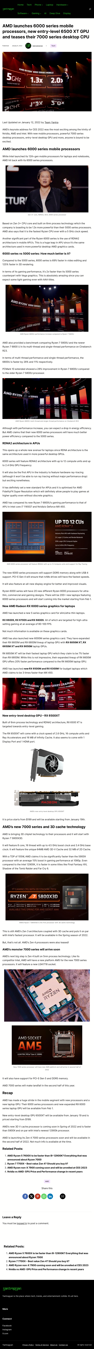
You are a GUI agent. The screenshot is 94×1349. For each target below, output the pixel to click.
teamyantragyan (38, 46)
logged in (22, 1223)
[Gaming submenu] (40, 13)
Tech (53, 46)
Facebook (7, 1325)
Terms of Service (42, 1345)
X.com (5, 1333)
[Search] (88, 9)
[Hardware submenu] (67, 5)
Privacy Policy (28, 1345)
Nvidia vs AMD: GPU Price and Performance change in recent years (45, 1171)
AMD (47, 1181)
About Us (53, 1345)
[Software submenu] (28, 13)
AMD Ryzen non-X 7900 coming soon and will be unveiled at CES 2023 (47, 1167)
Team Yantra (51, 122)
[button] (25, 1196)
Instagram (7, 1329)
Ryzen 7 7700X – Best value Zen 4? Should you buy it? (37, 1163)
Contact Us (63, 1345)
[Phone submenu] (42, 5)
